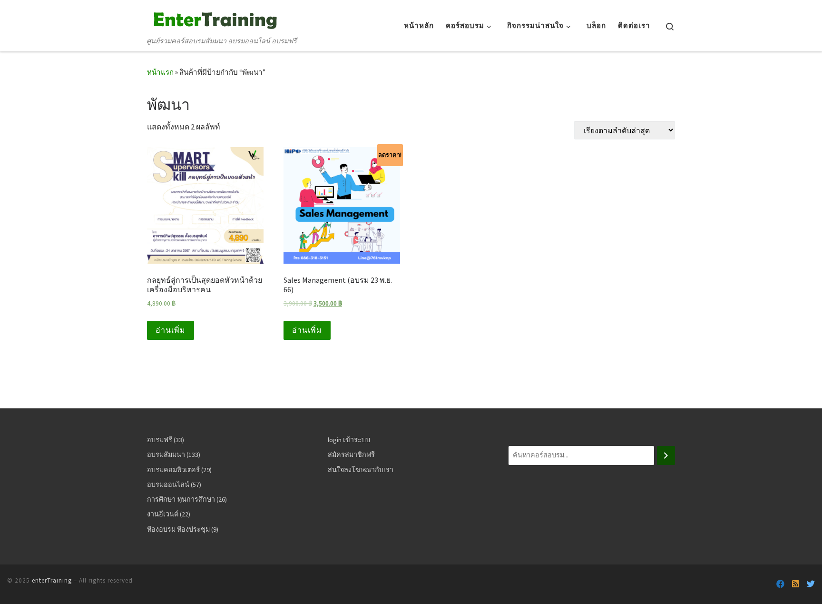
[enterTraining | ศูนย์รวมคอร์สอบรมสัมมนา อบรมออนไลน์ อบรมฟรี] (213, 18)
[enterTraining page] (780, 584)
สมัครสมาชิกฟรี (351, 454)
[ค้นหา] (666, 455)
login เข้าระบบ (349, 440)
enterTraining (52, 580)
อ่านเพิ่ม (171, 330)
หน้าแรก (160, 72)
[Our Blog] (795, 584)
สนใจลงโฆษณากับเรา (360, 469)
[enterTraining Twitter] (811, 584)
